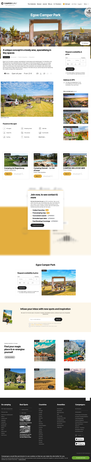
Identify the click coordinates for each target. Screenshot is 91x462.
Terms (32, 324)
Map (10, 43)
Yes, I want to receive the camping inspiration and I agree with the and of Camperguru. (46, 324)
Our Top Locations (10, 357)
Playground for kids (61, 418)
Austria (40, 414)
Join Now (74, 4)
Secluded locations (61, 421)
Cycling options (60, 419)
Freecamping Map (79, 418)
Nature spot (4, 431)
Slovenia (41, 418)
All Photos (86, 43)
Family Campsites (22, 57)
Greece (40, 421)
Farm (2, 429)
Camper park (4, 418)
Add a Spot (23, 412)
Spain (40, 408)
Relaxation (31, 57)
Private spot (4, 424)
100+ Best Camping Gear (6, 408)
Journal (45, 4)
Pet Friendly (59, 416)
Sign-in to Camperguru (73, 82)
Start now (58, 319)
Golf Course (4, 435)
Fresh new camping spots (7, 414)
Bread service (60, 408)
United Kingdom (42, 425)
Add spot (67, 4)
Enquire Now (70, 69)
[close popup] (83, 429)
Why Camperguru (79, 424)
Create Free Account (37, 225)
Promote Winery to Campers (81, 422)
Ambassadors (78, 412)
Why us (50, 4)
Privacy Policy (39, 324)
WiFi (58, 414)
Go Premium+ (78, 408)
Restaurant (3, 425)
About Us (77, 425)
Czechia (43, 18)
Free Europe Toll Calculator (81, 414)
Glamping (3, 420)
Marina (2, 427)
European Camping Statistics (81, 416)
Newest (39, 4)
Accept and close (80, 457)
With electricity (60, 412)
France (40, 416)
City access (13, 57)
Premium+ (58, 4)
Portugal (41, 410)
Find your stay (4, 412)
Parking (3, 433)
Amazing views (60, 425)
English (80, 4)
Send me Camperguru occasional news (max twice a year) (44, 326)
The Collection (32, 4)
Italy (40, 419)
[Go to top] (88, 398)
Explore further (25, 409)
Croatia (40, 412)
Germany (41, 423)
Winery (2, 416)
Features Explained (79, 420)
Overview (4, 43)
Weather (15, 43)
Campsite (3, 422)
